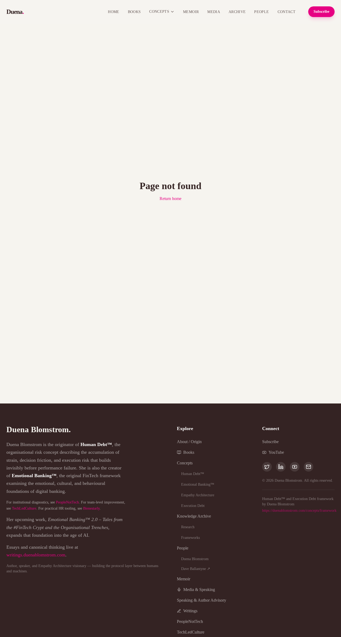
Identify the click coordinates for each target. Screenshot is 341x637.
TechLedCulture (24, 508)
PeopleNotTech (67, 502)
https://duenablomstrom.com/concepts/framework (299, 511)
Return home (170, 198)
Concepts (159, 12)
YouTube (276, 452)
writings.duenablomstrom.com (35, 554)
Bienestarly (91, 508)
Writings (190, 611)
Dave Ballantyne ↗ (195, 569)
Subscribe (321, 12)
